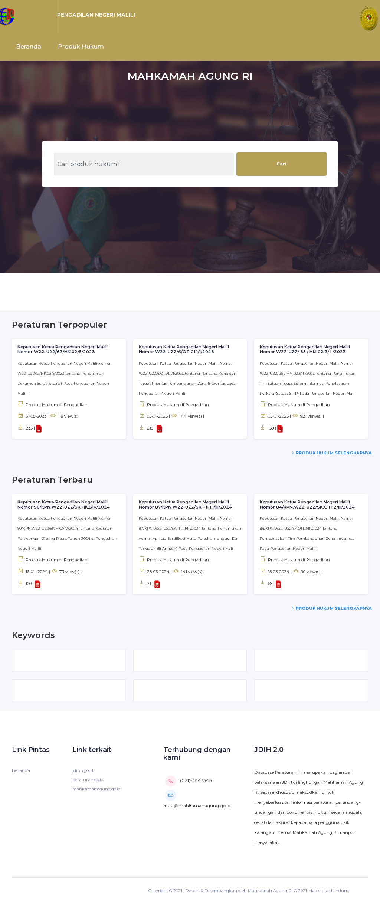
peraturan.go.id (88, 779)
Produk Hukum (81, 46)
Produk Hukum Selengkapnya (333, 453)
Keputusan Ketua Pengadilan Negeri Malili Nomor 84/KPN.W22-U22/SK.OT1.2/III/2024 (307, 504)
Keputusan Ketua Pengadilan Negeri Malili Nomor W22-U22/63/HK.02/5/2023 (62, 349)
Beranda (28, 46)
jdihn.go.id (82, 770)
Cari (281, 164)
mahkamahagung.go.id (96, 789)
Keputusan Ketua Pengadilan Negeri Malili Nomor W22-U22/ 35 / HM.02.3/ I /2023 (305, 349)
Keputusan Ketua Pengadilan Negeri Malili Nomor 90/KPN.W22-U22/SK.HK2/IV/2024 (63, 504)
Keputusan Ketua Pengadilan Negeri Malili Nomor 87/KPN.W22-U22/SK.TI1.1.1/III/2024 (185, 504)
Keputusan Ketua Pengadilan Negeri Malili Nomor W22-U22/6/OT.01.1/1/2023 (184, 349)
